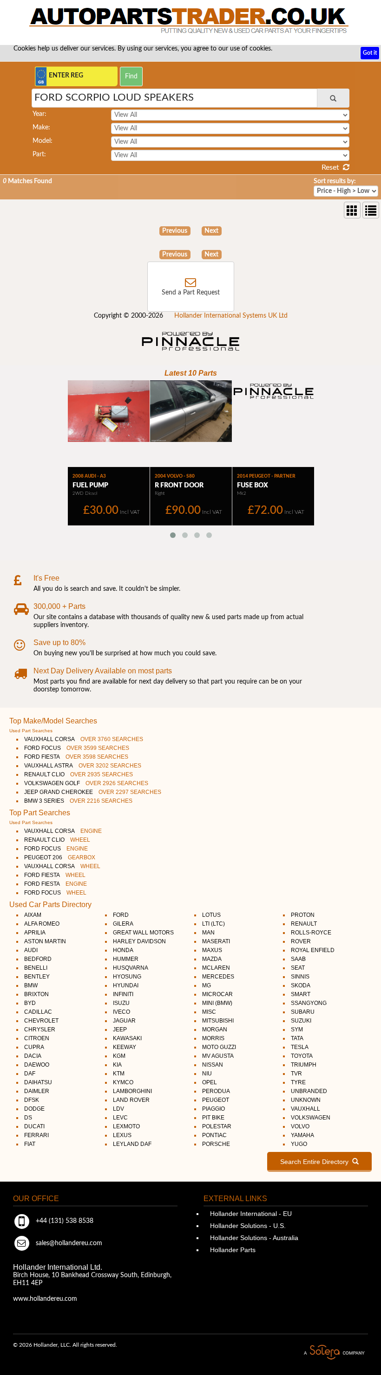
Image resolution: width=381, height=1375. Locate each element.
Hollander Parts (232, 1249)
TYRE (298, 1082)
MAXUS (212, 950)
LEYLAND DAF (132, 1144)
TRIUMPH (303, 1065)
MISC (209, 1012)
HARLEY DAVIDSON (139, 941)
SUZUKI (301, 1020)
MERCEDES (218, 976)
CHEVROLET (41, 1020)
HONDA (123, 950)
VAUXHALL (305, 1109)
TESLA (300, 1047)
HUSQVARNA (130, 968)
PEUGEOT (215, 1100)
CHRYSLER (39, 1029)
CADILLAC (38, 1012)
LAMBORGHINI (132, 1091)
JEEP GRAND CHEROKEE (92, 792)
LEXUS (122, 1135)
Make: (41, 127)
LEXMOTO (126, 1126)
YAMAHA (302, 1135)
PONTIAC (214, 1135)
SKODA (300, 985)
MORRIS (213, 1038)
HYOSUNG (127, 976)
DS (28, 1117)
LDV (118, 1109)
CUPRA (34, 1047)
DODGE (34, 1109)
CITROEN (36, 1038)
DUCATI (34, 1126)
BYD (30, 1003)
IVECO (121, 1012)
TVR (296, 1073)
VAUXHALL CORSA (83, 739)
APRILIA (35, 932)
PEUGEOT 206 (59, 857)
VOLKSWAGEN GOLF (86, 783)
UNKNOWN (306, 1100)
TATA (297, 1038)
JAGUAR (124, 1020)
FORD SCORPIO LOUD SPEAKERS (114, 97)
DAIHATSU (38, 1082)
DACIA (32, 1056)
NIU (207, 1073)
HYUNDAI (125, 985)
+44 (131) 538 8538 (63, 1221)
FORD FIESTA (76, 757)
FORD (121, 915)
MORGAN (214, 1029)
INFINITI (123, 994)
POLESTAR (216, 1126)
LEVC (120, 1117)
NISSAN (212, 1065)
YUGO (299, 1144)
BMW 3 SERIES (78, 801)
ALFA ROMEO (41, 924)
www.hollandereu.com (45, 1299)
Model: (43, 141)
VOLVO (300, 1126)
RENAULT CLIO (78, 774)
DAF (29, 1073)
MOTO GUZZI (219, 1047)
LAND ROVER (131, 1100)
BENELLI (35, 968)
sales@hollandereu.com (68, 1243)
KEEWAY (124, 1047)
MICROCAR (217, 994)
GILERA (123, 924)
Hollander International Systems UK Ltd (231, 316)
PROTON (303, 915)
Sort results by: (335, 181)
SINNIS (300, 976)
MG (206, 985)
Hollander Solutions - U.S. (247, 1225)
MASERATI (216, 941)
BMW (31, 985)
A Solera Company (334, 1352)
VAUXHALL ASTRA (82, 765)
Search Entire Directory (316, 1161)
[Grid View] (352, 210)
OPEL (209, 1082)
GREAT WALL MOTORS (143, 932)
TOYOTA (302, 1056)
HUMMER (125, 959)
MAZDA (212, 959)
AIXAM (32, 915)
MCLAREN (216, 968)
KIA (117, 1065)
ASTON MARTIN (45, 941)
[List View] (370, 210)
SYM (297, 1029)
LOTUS (211, 915)
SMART (300, 994)
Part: (39, 154)
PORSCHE (216, 1144)
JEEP (120, 1029)
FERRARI (36, 1135)
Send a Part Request (191, 292)
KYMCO (123, 1082)
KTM (119, 1073)
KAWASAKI (127, 1038)
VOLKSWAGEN (310, 1117)
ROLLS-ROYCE (311, 932)
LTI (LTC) (213, 924)
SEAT (298, 968)
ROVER (301, 941)
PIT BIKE (213, 1117)
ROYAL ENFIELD (313, 950)
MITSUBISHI (218, 1020)
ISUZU (121, 1003)
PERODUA (216, 1091)
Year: (39, 114)
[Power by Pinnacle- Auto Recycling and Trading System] (190, 351)
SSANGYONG (309, 1003)
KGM (119, 1056)
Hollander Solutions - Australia (253, 1237)
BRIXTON (36, 994)
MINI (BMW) (217, 1003)
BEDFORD (38, 959)
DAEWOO (36, 1065)
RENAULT (304, 924)
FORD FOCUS (76, 748)
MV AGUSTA (218, 1056)
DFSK (31, 1100)
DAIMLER (36, 1091)
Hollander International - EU (250, 1213)
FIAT (29, 1144)
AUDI (31, 950)
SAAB (298, 959)
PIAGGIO (213, 1109)
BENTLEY (37, 976)
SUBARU (303, 1012)
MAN (208, 932)
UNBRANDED (309, 1091)
